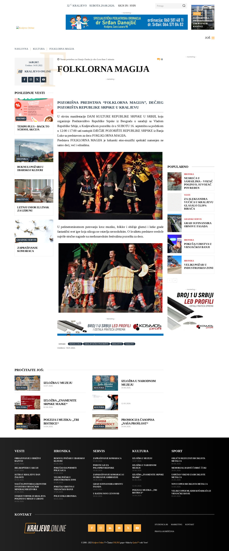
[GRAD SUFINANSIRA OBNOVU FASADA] (174, 223)
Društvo (22, 199)
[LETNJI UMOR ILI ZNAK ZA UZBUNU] (34, 191)
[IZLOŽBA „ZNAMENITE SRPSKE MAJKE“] (27, 402)
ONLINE (116, 542)
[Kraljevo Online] (39, 28)
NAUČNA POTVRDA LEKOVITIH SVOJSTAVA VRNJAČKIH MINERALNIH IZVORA (30, 486)
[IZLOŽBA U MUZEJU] (27, 383)
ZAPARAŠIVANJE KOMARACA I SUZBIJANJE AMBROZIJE (108, 475)
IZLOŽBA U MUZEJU (58, 383)
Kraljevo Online (38, 71)
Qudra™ (136, 542)
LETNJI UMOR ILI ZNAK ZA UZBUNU (33, 209)
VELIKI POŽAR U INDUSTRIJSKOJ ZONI (198, 266)
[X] (37, 79)
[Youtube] (43, 79)
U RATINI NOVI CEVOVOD (106, 493)
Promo (20, 118)
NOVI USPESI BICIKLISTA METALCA (189, 484)
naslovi (129, 344)
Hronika (22, 159)
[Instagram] (31, 79)
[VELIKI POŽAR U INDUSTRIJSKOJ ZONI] (174, 265)
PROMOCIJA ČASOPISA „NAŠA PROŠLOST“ (137, 421)
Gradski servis (26, 240)
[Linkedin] (110, 528)
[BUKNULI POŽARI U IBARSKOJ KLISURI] (34, 150)
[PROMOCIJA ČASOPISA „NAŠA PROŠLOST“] (105, 422)
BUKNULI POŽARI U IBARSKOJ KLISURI (30, 168)
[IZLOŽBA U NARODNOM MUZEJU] (105, 383)
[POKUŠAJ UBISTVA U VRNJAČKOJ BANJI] (174, 244)
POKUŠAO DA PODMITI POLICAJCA (65, 469)
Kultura (39, 49)
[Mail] (119, 528)
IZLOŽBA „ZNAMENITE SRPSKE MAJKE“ (60, 402)
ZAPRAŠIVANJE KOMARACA (27, 249)
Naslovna (21, 49)
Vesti (197, 13)
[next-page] (175, 280)
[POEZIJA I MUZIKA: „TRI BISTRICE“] (27, 422)
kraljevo (117, 344)
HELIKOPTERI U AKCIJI (26, 468)
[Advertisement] (118, 88)
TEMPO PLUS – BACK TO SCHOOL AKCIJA (33, 128)
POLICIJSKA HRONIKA (65, 496)
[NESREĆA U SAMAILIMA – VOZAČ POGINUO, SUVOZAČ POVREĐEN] (174, 181)
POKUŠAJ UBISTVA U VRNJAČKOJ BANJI (198, 246)
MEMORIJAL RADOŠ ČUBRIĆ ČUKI (188, 468)
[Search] (184, 6)
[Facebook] (24, 79)
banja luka (75, 344)
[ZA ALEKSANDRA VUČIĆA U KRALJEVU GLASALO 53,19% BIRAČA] (174, 202)
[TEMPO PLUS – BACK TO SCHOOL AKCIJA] (34, 110)
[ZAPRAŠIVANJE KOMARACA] (34, 231)
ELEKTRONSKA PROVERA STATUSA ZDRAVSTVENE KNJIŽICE (202, 22)
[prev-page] (169, 280)
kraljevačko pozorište (96, 344)
